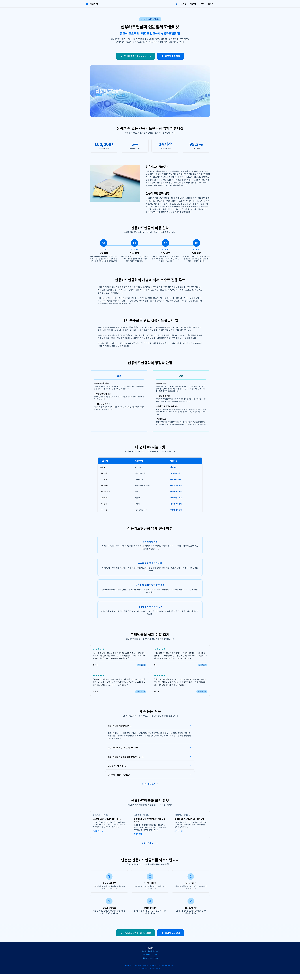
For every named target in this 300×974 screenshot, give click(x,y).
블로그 (210, 4)
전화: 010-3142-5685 (150, 958)
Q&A (202, 4)
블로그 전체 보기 (148, 843)
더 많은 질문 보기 (148, 783)
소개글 (183, 4)
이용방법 (193, 4)
